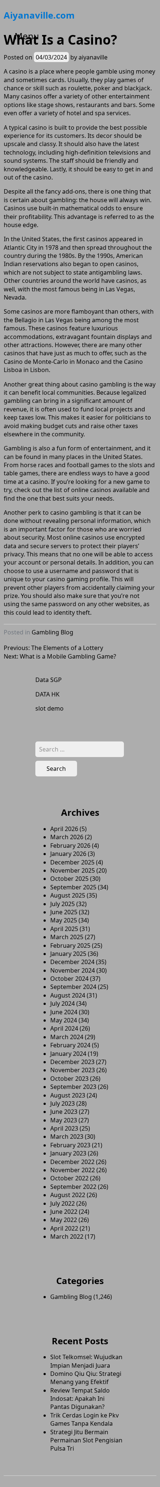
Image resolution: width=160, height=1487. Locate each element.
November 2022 (72, 1170)
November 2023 (72, 1070)
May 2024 (63, 1020)
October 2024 (69, 978)
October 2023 (69, 1078)
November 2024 (72, 970)
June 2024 (63, 1012)
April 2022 (64, 1228)
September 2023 (73, 1087)
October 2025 (69, 879)
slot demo (49, 708)
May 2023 (63, 1120)
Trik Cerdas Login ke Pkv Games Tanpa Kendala (84, 1419)
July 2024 (62, 1003)
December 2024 (72, 962)
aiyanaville (93, 57)
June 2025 (63, 912)
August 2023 (67, 1095)
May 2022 (63, 1220)
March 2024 (66, 1037)
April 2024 (64, 1028)
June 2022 (63, 1212)
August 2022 (67, 1195)
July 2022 (62, 1203)
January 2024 (68, 1054)
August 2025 (67, 895)
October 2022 (69, 1178)
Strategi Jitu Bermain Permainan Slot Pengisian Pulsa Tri (86, 1440)
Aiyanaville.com (39, 15)
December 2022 (72, 1162)
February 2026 (70, 845)
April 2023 (64, 1128)
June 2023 (63, 1112)
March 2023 (66, 1136)
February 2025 (70, 945)
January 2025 (68, 954)
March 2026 (66, 837)
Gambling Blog (52, 632)
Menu (27, 36)
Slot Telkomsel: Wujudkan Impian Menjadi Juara (86, 1361)
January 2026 (68, 854)
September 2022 (73, 1187)
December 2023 (72, 1062)
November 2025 (72, 870)
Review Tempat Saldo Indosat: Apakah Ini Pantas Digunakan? (80, 1398)
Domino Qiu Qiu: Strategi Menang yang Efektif (85, 1378)
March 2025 (66, 937)
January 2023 (68, 1153)
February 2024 (70, 1045)
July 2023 (62, 1103)
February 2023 (70, 1145)
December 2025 (72, 862)
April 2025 (64, 929)
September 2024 (73, 987)
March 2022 (66, 1236)
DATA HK (47, 694)
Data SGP (48, 680)
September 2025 (73, 887)
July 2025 (62, 904)
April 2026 (64, 829)
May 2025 (63, 920)
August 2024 (67, 995)
